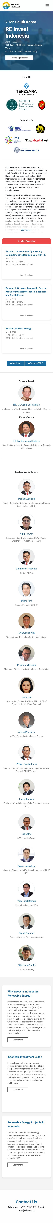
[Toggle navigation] (47, 5)
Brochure (16, 363)
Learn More (18, 1040)
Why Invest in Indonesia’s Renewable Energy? (23, 993)
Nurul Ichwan (26, 533)
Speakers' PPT (36, 363)
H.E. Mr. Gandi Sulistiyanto (26, 404)
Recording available (19, 58)
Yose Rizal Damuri (26, 901)
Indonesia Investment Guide (24, 1057)
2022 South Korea (20, 22)
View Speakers (26, 275)
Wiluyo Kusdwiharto (26, 764)
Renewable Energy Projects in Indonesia (25, 1124)
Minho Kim (26, 600)
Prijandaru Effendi (26, 665)
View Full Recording (26, 241)
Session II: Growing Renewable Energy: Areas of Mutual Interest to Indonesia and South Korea (26, 291)
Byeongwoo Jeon (26, 866)
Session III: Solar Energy (19, 328)
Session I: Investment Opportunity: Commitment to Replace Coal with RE (26, 253)
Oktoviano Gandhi (27, 965)
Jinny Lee (26, 697)
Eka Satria (26, 834)
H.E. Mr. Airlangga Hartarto (26, 441)
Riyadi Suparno (26, 933)
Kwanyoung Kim (26, 632)
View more (26, 230)
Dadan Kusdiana (26, 498)
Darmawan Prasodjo (26, 568)
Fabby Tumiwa (26, 799)
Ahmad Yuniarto (26, 732)
